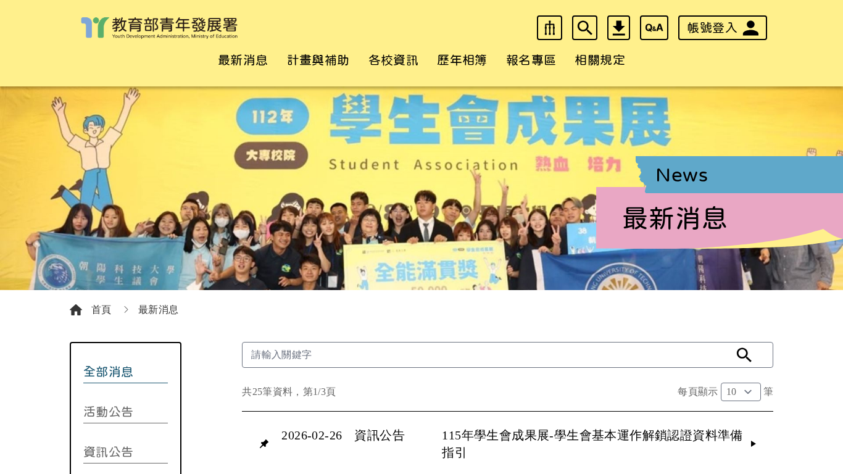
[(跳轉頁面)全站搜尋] (584, 27)
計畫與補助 (318, 60)
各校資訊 (393, 60)
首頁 (102, 309)
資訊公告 (108, 452)
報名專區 (531, 60)
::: (6, 7)
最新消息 (243, 60)
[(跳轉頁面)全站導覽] (549, 27)
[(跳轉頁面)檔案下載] (618, 27)
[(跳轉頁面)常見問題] (654, 27)
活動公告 (108, 411)
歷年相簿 (462, 60)
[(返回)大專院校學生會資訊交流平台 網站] (159, 28)
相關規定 (600, 60)
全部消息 (108, 371)
